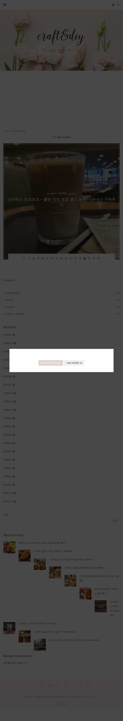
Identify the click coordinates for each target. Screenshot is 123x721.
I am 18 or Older (51, 363)
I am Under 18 (74, 363)
